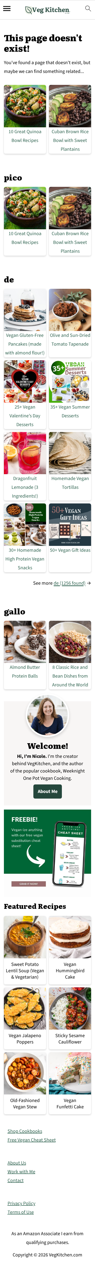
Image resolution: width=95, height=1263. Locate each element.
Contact (16, 1180)
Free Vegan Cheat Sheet (32, 1140)
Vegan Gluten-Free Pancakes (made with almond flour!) (25, 344)
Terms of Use (21, 1212)
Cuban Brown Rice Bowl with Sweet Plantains (70, 140)
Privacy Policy (21, 1203)
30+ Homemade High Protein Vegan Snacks (24, 559)
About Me (47, 791)
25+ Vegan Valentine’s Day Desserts (25, 416)
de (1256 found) (70, 583)
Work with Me (21, 1171)
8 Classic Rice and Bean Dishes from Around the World (70, 676)
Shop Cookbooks (25, 1131)
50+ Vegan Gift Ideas (70, 550)
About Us (17, 1163)
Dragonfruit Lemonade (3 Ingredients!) (24, 487)
